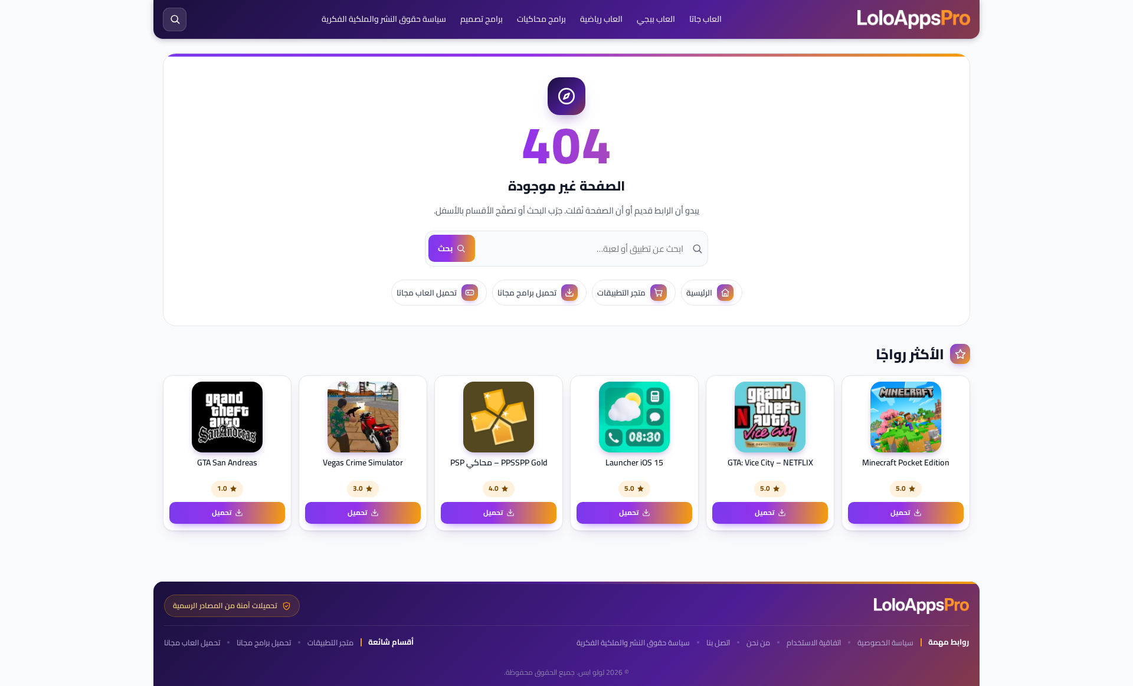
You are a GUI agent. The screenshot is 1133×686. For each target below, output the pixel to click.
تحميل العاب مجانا (192, 642)
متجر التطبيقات (330, 642)
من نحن (758, 642)
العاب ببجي (656, 19)
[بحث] (174, 19)
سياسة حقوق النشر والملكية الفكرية (384, 19)
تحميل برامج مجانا (264, 642)
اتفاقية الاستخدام (814, 642)
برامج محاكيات (541, 19)
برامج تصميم (481, 19)
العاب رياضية (601, 19)
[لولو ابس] (913, 19)
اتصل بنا (718, 642)
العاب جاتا (705, 19)
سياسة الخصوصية (885, 642)
